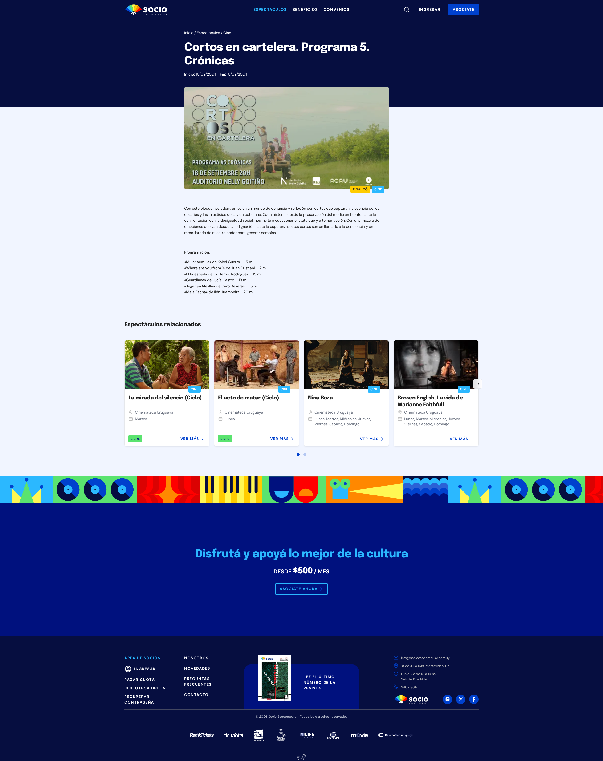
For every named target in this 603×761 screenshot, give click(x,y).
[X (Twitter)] (460, 699)
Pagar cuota (139, 679)
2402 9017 (409, 687)
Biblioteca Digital (146, 688)
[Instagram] (447, 699)
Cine (227, 32)
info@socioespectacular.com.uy (425, 658)
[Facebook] (474, 699)
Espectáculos (208, 32)
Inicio (188, 32)
